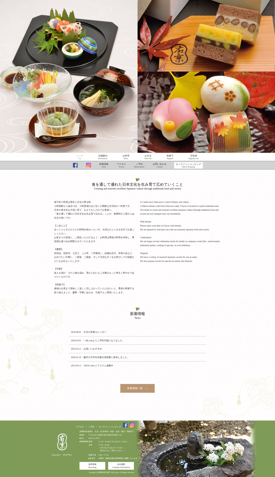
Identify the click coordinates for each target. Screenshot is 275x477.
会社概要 (121, 465)
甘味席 (193, 157)
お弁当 (148, 157)
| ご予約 (89, 427)
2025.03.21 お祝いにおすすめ (86, 349)
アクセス (121, 165)
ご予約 (139, 165)
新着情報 (103, 165)
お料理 (125, 157)
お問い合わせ (159, 165)
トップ (79, 157)
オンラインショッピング (188, 165)
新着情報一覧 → (137, 388)
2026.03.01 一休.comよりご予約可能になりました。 (98, 340)
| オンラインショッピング (107, 427)
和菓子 (170, 157)
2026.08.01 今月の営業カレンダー (88, 332)
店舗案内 (102, 157)
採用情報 (92, 465)
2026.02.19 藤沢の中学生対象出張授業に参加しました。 (100, 357)
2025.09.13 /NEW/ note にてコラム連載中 (92, 365)
